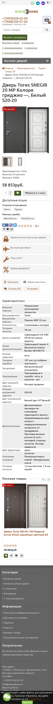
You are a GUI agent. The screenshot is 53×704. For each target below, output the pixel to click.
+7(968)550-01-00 (15, 21)
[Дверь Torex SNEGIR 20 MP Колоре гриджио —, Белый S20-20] (26, 130)
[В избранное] (8, 229)
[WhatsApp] (33, 3)
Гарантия (9, 622)
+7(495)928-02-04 (15, 18)
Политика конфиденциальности (21, 612)
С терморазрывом (12, 48)
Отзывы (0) (14, 288)
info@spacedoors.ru (12, 684)
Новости (8, 627)
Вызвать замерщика (15, 37)
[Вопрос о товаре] (4, 229)
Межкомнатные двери (16, 583)
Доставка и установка (16, 617)
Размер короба (11, 214)
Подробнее (35, 699)
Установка (32, 288)
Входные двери (11, 42)
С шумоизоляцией (12, 53)
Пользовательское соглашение (21, 637)
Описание (12, 282)
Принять (27, 702)
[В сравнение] (12, 229)
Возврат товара (12, 632)
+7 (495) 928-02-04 (13, 680)
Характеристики (36, 282)
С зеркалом (30, 48)
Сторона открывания (14, 205)
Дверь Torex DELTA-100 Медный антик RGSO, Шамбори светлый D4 (26, 533)
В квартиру (28, 42)
